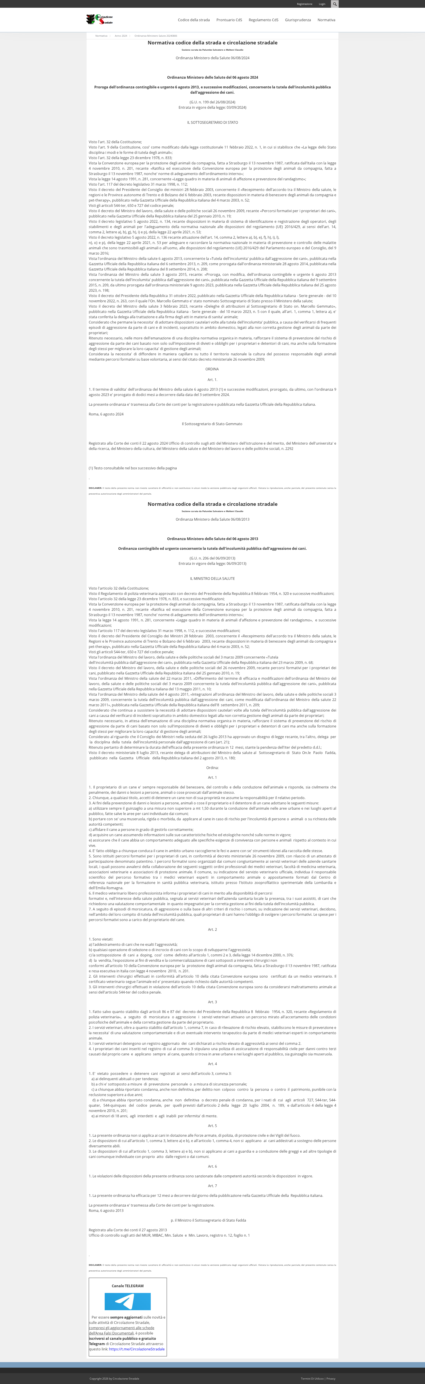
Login (322, 4)
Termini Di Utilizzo (312, 1378)
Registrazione (304, 4)
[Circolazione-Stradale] (99, 19)
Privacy (330, 1378)
